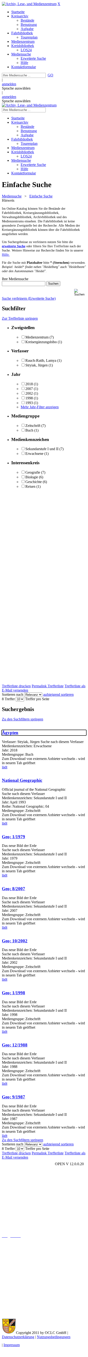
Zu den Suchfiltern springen (22, 719)
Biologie (31, 477)
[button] (80, 292)
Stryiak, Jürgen (36, 365)
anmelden (9, 84)
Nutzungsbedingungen (53, 1337)
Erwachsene (34, 454)
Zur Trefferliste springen (20, 318)
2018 (29, 384)
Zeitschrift (32, 426)
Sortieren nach (12, 694)
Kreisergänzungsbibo (41, 342)
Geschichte (33, 482)
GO (50, 75)
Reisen (30, 486)
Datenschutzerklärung (18, 1337)
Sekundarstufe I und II (41, 449)
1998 (29, 398)
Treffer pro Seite (37, 699)
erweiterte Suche (13, 246)
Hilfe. (6, 254)
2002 (29, 393)
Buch (29, 430)
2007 (29, 389)
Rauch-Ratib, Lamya (41, 360)
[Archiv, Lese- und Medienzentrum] (29, 4)
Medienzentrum (37, 337)
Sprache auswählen (16, 88)
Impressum (12, 1345)
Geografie (32, 472)
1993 (29, 403)
